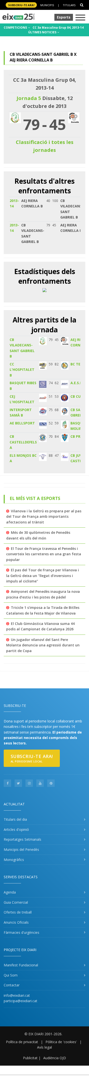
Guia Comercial (16, 902)
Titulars (69, 5)
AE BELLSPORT (22, 423)
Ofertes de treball (18, 912)
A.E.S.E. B (78, 382)
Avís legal (44, 1047)
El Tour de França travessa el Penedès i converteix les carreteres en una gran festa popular (43, 554)
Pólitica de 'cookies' (61, 1041)
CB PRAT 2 (79, 436)
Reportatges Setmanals (22, 839)
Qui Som (11, 975)
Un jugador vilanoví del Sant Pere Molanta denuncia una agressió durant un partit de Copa (43, 645)
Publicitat (30, 1058)
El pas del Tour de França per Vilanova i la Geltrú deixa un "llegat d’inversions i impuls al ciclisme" (42, 575)
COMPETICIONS (16, 27)
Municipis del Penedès (21, 849)
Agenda (10, 892)
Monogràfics (14, 859)
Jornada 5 (29, 98)
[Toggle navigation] (80, 18)
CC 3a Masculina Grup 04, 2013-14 (58, 27)
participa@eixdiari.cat (20, 1000)
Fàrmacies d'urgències (21, 932)
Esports (63, 17)
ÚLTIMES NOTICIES (42, 32)
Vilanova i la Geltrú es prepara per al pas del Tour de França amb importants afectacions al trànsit (43, 516)
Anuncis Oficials (16, 922)
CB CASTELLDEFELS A (23, 442)
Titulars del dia (15, 819)
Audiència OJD (54, 1058)
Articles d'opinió (16, 829)
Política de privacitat (22, 1041)
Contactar (12, 985)
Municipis (47, 5)
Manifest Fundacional (21, 965)
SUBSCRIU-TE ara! (21, 5)
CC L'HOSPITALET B (22, 370)
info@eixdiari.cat (17, 995)
